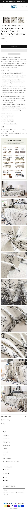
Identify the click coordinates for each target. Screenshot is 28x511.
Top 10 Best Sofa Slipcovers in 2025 (11, 461)
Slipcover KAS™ (15, 508)
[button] (14, 50)
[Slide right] (26, 20)
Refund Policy (6, 438)
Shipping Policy (6, 442)
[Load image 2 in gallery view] (14, 20)
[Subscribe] (23, 490)
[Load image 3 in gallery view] (21, 20)
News (4, 455)
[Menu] (1, 6)
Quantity (3, 38)
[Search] (23, 6)
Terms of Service (6, 445)
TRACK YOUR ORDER (7, 458)
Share (4, 423)
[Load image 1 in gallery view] (7, 20)
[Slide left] (1, 20)
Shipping (2, 36)
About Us (5, 448)
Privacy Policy (6, 435)
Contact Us (5, 451)
